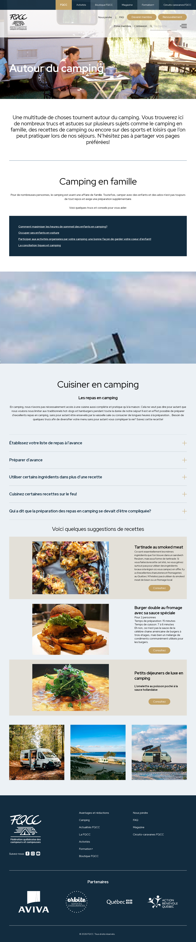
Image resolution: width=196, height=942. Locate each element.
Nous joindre (105, 17)
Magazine (127, 4)
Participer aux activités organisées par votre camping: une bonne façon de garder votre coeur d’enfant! (84, 239)
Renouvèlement (172, 17)
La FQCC (84, 834)
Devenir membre (142, 17)
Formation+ (148, 4)
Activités (81, 4)
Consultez (159, 588)
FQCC (63, 4)
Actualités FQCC (89, 827)
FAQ (121, 17)
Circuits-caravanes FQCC (177, 4)
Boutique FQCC (104, 4)
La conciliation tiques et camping (39, 245)
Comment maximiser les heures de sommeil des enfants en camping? (62, 226)
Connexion (140, 26)
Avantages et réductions (94, 813)
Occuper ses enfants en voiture (38, 232)
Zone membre (122, 26)
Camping (84, 820)
